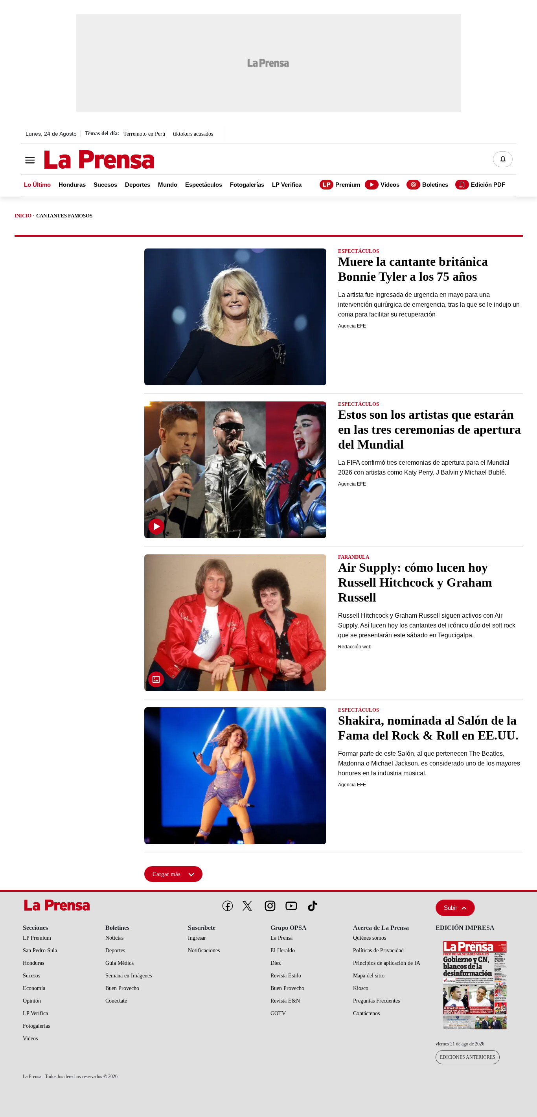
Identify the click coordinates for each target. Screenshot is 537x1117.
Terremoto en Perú (144, 134)
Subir (450, 907)
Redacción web (354, 647)
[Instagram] (268, 904)
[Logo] (79, 160)
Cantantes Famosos (64, 216)
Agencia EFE (352, 326)
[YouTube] (289, 904)
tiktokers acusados (193, 134)
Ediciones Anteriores (467, 1057)
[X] (247, 906)
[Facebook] (226, 904)
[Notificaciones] (503, 159)
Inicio (23, 216)
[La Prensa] (60, 905)
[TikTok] (311, 904)
